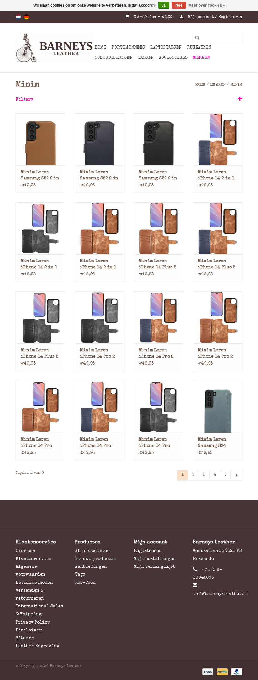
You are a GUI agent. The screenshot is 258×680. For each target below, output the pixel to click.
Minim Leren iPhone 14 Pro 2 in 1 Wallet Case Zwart (98, 354)
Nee (178, 5)
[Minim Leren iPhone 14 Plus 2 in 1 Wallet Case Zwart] (40, 317)
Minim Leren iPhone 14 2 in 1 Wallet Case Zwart (39, 265)
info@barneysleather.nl (221, 594)
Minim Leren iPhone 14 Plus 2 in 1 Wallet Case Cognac (157, 265)
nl (18, 16)
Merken (201, 58)
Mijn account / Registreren (214, 17)
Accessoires (173, 58)
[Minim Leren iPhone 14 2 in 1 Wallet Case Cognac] (100, 228)
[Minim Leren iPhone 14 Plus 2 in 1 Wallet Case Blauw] (218, 228)
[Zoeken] (195, 38)
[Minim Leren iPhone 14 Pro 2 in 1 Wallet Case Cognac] (218, 317)
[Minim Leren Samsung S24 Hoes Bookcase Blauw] (218, 407)
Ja (163, 5)
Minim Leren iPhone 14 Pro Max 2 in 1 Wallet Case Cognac (36, 443)
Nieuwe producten (95, 559)
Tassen (146, 58)
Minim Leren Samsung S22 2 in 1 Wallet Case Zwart (158, 176)
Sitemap (25, 638)
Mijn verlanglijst (154, 567)
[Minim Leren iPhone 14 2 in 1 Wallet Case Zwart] (40, 228)
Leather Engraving (37, 646)
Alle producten (92, 551)
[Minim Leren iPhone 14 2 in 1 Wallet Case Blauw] (218, 139)
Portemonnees (128, 47)
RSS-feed (85, 583)
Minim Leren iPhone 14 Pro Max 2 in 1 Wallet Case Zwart (154, 443)
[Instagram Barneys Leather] (140, 514)
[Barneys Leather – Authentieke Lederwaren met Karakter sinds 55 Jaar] (54, 47)
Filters (24, 99)
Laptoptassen (166, 47)
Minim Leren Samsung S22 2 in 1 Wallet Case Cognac (40, 176)
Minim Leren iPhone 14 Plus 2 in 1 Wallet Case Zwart (39, 354)
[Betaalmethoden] (207, 672)
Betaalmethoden (34, 583)
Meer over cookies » (206, 5)
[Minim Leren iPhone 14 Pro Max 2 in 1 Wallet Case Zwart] (158, 407)
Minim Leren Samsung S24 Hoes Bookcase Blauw (214, 443)
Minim (236, 85)
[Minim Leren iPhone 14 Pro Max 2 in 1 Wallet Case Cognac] (40, 407)
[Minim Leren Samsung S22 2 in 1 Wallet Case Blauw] (100, 139)
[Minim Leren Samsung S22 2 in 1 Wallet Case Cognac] (40, 139)
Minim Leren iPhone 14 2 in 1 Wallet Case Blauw (216, 176)
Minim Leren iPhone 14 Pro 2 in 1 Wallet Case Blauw (157, 354)
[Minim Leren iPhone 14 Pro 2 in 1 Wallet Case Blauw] (158, 317)
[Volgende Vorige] (236, 475)
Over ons (25, 551)
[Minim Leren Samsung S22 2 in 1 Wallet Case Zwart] (158, 139)
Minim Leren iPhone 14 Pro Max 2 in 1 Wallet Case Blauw (95, 443)
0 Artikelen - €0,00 (152, 17)
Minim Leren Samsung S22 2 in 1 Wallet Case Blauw (99, 176)
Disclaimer (29, 630)
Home (100, 47)
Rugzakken (199, 47)
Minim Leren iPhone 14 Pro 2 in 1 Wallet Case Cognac (216, 354)
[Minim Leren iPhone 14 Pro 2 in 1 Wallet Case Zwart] (100, 317)
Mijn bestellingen (155, 559)
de (26, 16)
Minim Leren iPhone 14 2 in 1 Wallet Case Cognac (98, 265)
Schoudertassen (113, 58)
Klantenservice (33, 559)
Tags (80, 574)
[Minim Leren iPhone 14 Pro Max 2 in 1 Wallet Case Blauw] (100, 407)
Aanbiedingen (91, 567)
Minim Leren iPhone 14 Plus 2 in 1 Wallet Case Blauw (216, 265)
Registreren (148, 551)
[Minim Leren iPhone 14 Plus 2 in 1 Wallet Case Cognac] (158, 228)
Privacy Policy (33, 622)
